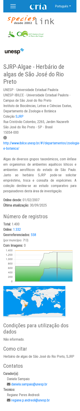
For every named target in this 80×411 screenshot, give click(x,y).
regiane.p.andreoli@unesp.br (30, 400)
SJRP (19, 116)
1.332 (17, 229)
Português (61, 6)
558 (33, 235)
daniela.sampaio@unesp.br (29, 384)
